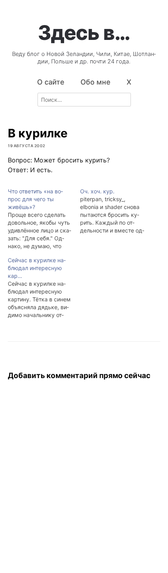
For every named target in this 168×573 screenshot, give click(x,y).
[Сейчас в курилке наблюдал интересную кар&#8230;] (44, 287)
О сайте (50, 82)
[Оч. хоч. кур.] (116, 210)
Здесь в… (84, 32)
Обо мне (95, 82)
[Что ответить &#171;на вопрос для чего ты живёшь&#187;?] (44, 218)
